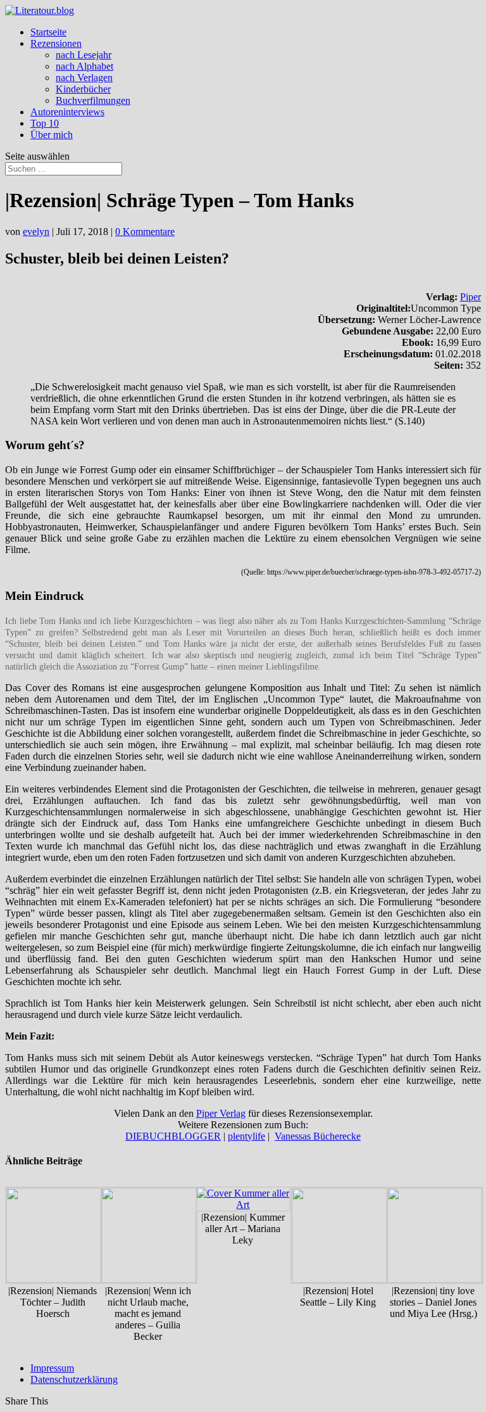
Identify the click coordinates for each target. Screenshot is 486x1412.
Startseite (48, 32)
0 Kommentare (145, 231)
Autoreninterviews (67, 111)
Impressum (52, 1368)
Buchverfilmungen (93, 100)
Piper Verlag (221, 1113)
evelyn (36, 231)
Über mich (51, 134)
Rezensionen (56, 43)
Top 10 (44, 123)
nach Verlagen (84, 77)
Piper (470, 296)
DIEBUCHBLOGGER (173, 1136)
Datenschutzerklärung (74, 1379)
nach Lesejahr (83, 54)
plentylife (246, 1136)
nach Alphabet (84, 66)
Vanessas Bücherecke (318, 1136)
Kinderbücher (83, 89)
